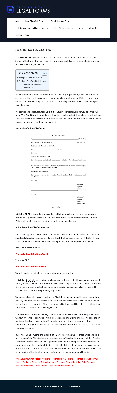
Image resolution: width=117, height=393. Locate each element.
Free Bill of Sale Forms (60, 21)
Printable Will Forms (63, 358)
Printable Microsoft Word (32, 84)
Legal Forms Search (22, 35)
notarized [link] (75, 297)
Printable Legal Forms (52, 362)
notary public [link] (90, 297)
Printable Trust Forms (87, 358)
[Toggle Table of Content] (43, 73)
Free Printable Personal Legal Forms (30, 28)
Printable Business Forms (61, 365)
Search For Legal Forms (26, 362)
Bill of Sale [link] (30, 57)
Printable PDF (28, 87)
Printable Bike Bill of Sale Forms (32, 81)
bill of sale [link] (52, 94)
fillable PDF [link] (23, 214)
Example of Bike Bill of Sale (30, 77)
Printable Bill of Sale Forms (79, 362)
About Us (93, 28)
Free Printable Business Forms (67, 28)
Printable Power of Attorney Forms (32, 358)
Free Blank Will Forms (34, 21)
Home (16, 21)
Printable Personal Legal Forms (31, 365)
